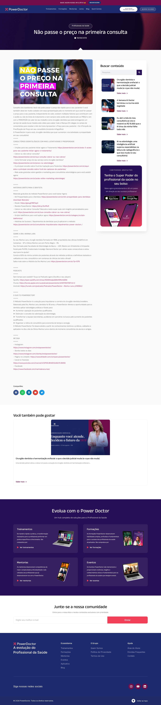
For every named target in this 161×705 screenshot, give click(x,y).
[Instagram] (131, 686)
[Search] (139, 72)
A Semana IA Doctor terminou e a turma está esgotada (128, 103)
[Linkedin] (145, 686)
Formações (63, 9)
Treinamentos (51, 9)
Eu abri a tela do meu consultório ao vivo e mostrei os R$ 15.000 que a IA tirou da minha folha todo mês (129, 124)
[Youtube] (138, 686)
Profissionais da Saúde (80, 26)
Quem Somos (96, 9)
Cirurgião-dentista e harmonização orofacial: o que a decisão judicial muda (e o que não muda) (128, 84)
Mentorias (73, 9)
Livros (81, 9)
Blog (87, 9)
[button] (16, 392)
